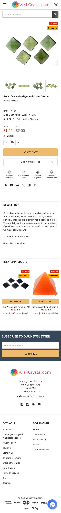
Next (56, 293)
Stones (36, 444)
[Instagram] (27, 404)
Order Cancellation (12, 463)
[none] (30, 49)
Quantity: (9, 136)
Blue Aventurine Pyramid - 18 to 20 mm (15, 308)
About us (7, 429)
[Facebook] (5, 185)
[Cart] (56, 4)
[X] (23, 185)
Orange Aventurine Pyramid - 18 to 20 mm (45, 308)
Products (37, 429)
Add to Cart (16, 301)
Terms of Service (11, 473)
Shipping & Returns (12, 458)
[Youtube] (39, 404)
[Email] (11, 185)
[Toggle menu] (4, 4)
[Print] (17, 185)
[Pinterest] (35, 185)
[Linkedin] (29, 185)
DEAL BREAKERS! (41, 449)
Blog (5, 478)
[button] (30, 162)
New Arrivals (39, 434)
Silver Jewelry (39, 439)
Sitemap (7, 483)
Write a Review (10, 100)
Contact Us (8, 453)
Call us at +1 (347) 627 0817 (30, 396)
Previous (4, 293)
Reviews (7, 448)
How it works (9, 468)
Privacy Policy (9, 443)
